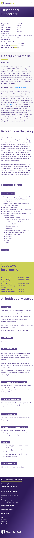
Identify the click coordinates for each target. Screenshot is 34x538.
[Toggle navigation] (31, 3)
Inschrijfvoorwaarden (7, 498)
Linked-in (4, 519)
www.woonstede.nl (20, 87)
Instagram (4, 521)
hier (5, 467)
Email (2, 517)
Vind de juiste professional (9, 486)
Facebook (4, 523)
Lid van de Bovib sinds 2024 (10, 496)
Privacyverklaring (6, 500)
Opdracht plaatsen (7, 484)
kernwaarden (11, 104)
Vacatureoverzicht (7, 509)
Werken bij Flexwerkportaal (9, 502)
